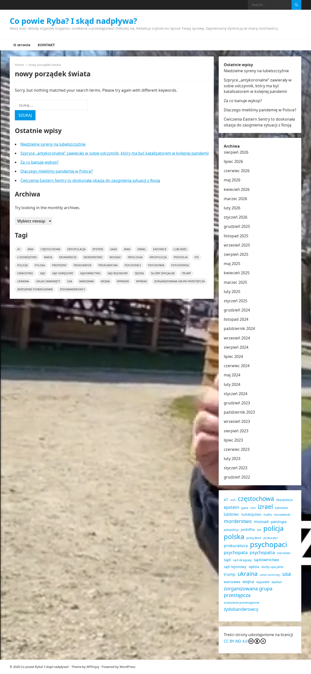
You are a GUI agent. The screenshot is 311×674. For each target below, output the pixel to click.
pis (197, 257)
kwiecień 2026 (237, 189)
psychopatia (180, 265)
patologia (135, 257)
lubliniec (180, 249)
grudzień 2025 (237, 226)
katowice (159, 249)
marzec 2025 (235, 282)
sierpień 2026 (236, 152)
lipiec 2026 (233, 161)
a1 (18, 249)
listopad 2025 (236, 236)
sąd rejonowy (118, 273)
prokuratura (108, 265)
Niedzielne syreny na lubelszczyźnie (53, 144)
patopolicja (158, 257)
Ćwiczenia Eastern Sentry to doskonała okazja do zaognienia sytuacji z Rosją (90, 180)
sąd (42, 273)
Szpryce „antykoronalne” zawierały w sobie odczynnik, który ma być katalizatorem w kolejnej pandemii (114, 153)
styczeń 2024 (235, 393)
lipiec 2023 (233, 440)
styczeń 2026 (235, 217)
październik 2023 (239, 412)
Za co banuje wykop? (39, 162)
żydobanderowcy (72, 289)
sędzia (139, 273)
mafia (48, 257)
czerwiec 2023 (237, 449)
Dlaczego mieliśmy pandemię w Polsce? (56, 171)
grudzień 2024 (237, 310)
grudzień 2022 (237, 477)
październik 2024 (239, 328)
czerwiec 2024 (237, 365)
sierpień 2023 (236, 431)
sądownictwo (90, 273)
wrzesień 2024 (237, 338)
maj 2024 (232, 375)
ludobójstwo (27, 257)
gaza (113, 249)
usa (69, 281)
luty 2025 (232, 291)
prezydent (59, 265)
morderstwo (93, 257)
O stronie (21, 44)
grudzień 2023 (237, 403)
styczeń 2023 (235, 467)
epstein (98, 249)
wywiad (141, 281)
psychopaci (133, 265)
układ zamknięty (48, 281)
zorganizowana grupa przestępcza (179, 281)
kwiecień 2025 (237, 272)
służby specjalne (163, 273)
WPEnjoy (92, 667)
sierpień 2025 (236, 254)
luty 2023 (232, 458)
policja (22, 265)
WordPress (127, 667)
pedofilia (181, 257)
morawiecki (68, 257)
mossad (115, 257)
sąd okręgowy (62, 273)
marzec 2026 (235, 198)
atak (30, 249)
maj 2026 (232, 180)
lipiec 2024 (233, 356)
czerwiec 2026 (237, 170)
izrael (141, 249)
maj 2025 (232, 263)
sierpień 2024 (236, 347)
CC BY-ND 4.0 (236, 641)
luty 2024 (232, 384)
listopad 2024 (236, 319)
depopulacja (76, 249)
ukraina (23, 281)
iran (127, 249)
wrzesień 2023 (237, 421)
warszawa (86, 281)
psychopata (156, 265)
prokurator (82, 265)
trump (186, 273)
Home (19, 64)
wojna (105, 281)
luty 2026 (232, 208)
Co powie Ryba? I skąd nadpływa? (73, 21)
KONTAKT (46, 44)
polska (40, 265)
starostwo (25, 273)
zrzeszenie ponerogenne (35, 289)
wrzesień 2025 (237, 245)
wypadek (123, 281)
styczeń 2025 (235, 300)
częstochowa (50, 249)
